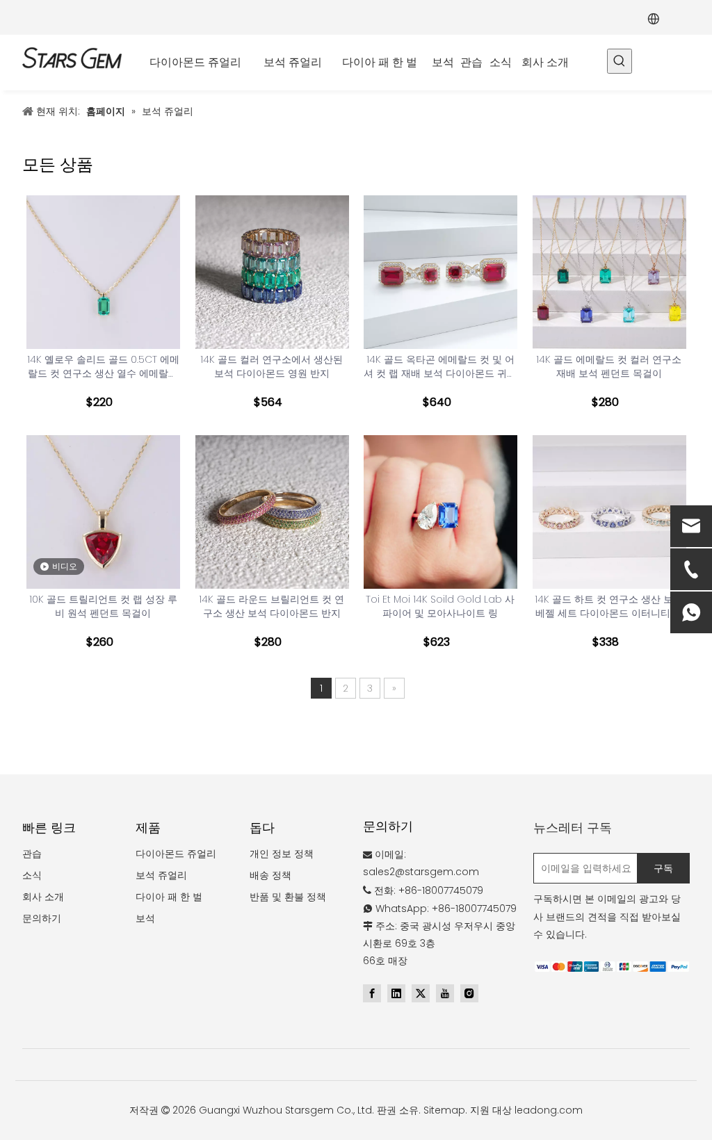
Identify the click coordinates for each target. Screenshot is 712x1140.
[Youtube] (445, 993)
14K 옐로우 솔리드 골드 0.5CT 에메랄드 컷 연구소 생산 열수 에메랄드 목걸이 (103, 366)
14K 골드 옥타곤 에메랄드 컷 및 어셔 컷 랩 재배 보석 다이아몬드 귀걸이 (440, 366)
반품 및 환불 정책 (288, 897)
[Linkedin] (396, 993)
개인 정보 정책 (282, 854)
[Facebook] (372, 993)
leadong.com (549, 1110)
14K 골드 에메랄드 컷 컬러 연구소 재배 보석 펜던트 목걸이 (608, 366)
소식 (32, 875)
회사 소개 (43, 897)
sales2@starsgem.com (421, 872)
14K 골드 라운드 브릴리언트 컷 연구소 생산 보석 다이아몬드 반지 (271, 606)
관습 (32, 854)
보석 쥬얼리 (161, 875)
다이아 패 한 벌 (169, 897)
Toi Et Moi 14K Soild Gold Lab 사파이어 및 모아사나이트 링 (440, 606)
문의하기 (41, 918)
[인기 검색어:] (619, 61)
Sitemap (444, 1110)
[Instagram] (469, 993)
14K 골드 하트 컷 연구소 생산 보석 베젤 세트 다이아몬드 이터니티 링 (609, 606)
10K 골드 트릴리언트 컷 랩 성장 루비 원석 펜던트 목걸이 (103, 606)
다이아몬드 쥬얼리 (176, 854)
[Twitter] (421, 993)
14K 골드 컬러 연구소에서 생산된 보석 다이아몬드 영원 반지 (271, 366)
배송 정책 (270, 875)
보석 (145, 918)
